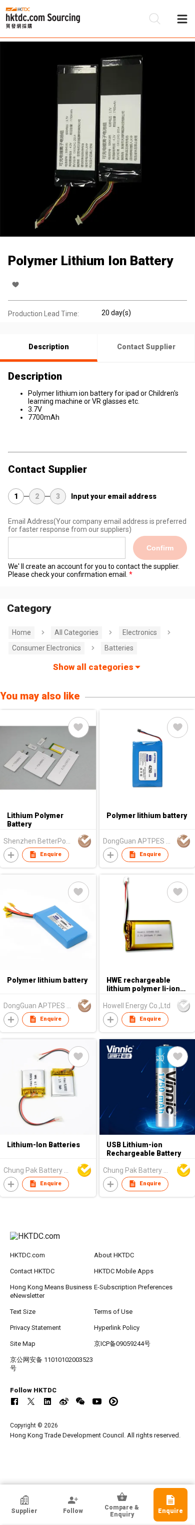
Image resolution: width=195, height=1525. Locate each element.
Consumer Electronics (46, 648)
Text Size (23, 1311)
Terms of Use (113, 1311)
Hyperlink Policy (117, 1327)
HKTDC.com (27, 1255)
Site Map (23, 1343)
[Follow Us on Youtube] (97, 1401)
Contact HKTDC (32, 1271)
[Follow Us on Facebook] (14, 1401)
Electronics (139, 632)
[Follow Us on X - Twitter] (31, 1401)
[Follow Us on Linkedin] (47, 1401)
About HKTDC (114, 1255)
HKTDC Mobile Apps (124, 1271)
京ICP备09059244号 (122, 1343)
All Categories (76, 632)
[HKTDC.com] (98, 1241)
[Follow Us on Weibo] (64, 1401)
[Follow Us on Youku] (113, 1401)
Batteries (119, 648)
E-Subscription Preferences (133, 1287)
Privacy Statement (35, 1327)
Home (21, 632)
